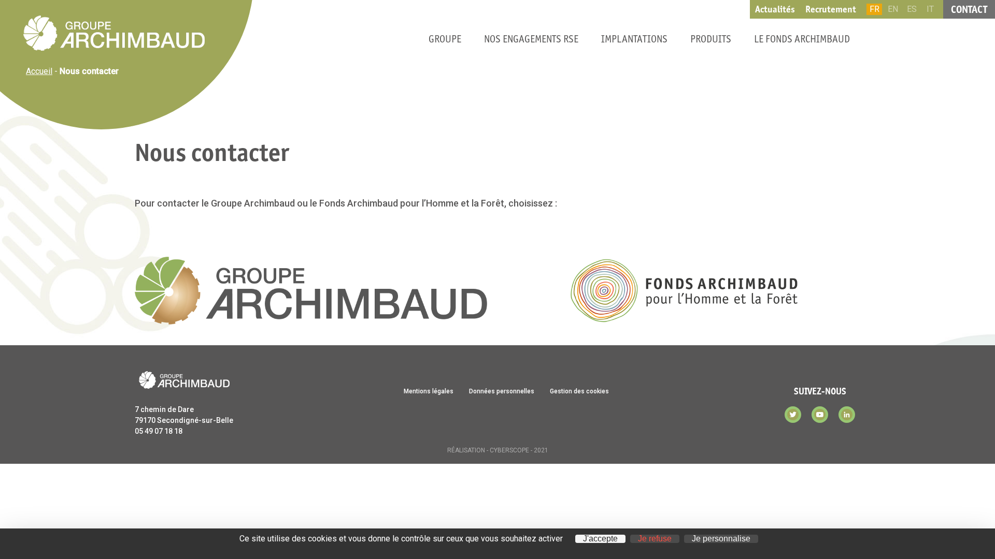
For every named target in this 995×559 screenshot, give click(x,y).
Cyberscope (509, 450)
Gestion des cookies (579, 391)
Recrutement (830, 9)
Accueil (39, 71)
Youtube (820, 414)
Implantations (634, 39)
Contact (969, 9)
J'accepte (600, 539)
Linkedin (846, 414)
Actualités (775, 9)
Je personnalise (721, 539)
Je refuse (655, 539)
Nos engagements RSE (531, 39)
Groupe (445, 39)
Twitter (793, 414)
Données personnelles (501, 391)
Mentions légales (428, 391)
